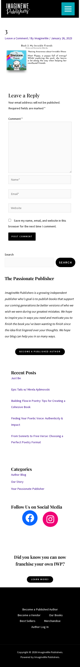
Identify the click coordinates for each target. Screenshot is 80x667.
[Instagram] (50, 519)
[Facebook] (30, 518)
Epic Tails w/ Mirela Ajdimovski (30, 389)
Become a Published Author (40, 609)
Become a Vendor (29, 615)
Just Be (16, 378)
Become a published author (40, 351)
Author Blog (18, 475)
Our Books (56, 615)
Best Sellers (27, 621)
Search (9, 254)
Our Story (17, 482)
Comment (15, 119)
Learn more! (40, 579)
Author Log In (40, 627)
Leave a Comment (16, 38)
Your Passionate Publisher (27, 489)
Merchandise (52, 621)
